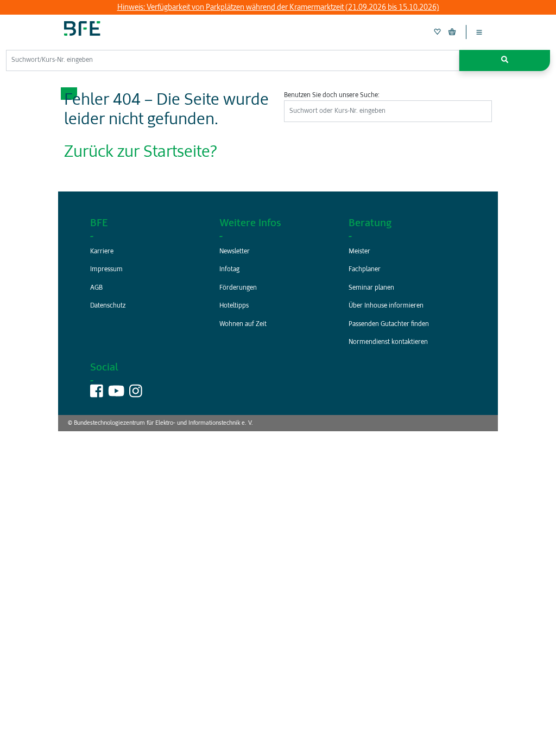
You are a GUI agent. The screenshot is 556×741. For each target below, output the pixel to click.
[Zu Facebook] (96, 394)
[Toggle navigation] (479, 32)
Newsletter (234, 251)
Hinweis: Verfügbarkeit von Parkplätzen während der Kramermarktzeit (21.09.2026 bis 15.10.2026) (278, 7)
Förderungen (238, 288)
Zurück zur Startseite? (140, 152)
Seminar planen (371, 288)
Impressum (106, 269)
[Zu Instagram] (135, 394)
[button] (504, 60)
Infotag (229, 269)
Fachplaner (365, 269)
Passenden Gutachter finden (389, 324)
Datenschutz (107, 306)
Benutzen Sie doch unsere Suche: (332, 95)
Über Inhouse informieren (386, 306)
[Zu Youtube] (116, 394)
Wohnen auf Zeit (243, 324)
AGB (96, 288)
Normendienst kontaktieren (388, 342)
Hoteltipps (234, 306)
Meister (359, 251)
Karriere (101, 251)
